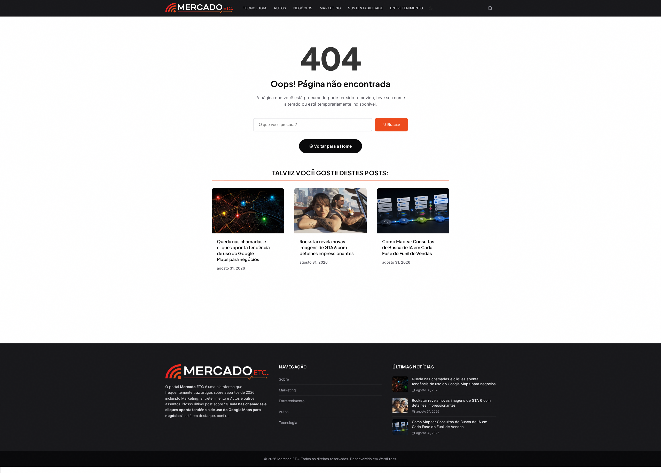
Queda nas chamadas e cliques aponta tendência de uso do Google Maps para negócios (243, 250)
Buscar (393, 124)
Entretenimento (406, 8)
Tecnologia (254, 8)
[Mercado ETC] (199, 10)
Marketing (330, 8)
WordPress (387, 459)
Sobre (284, 379)
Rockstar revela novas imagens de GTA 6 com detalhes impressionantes (327, 247)
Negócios (302, 8)
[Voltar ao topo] (0, 470)
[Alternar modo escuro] (431, 8)
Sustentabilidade (365, 8)
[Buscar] (490, 8)
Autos (280, 8)
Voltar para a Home (332, 146)
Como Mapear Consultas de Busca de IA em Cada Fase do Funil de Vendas (408, 247)
